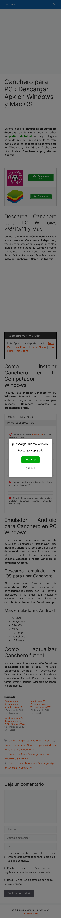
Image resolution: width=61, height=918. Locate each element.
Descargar (30, 459)
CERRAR (31, 468)
